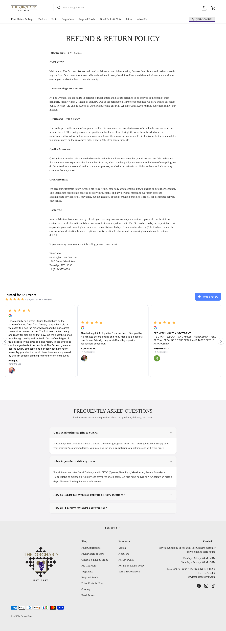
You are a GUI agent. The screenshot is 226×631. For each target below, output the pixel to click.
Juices (129, 19)
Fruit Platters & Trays (22, 19)
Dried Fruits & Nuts (110, 19)
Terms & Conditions (129, 571)
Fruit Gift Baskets (90, 547)
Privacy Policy (126, 559)
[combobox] (118, 7)
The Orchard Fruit (24, 616)
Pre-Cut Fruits (88, 565)
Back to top (111, 527)
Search (122, 547)
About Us (142, 19)
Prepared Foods (87, 19)
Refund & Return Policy (131, 565)
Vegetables (68, 19)
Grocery (85, 589)
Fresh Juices (87, 595)
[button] (213, 8)
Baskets (42, 19)
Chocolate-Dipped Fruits (94, 559)
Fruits (54, 19)
